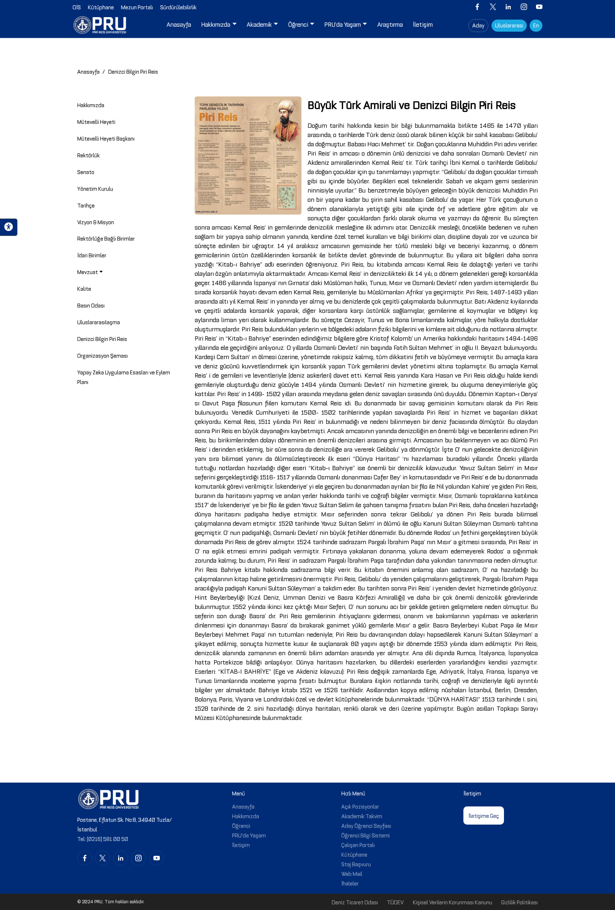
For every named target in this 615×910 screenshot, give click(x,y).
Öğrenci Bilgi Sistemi (365, 835)
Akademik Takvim (361, 816)
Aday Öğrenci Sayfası (366, 825)
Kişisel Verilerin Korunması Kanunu (452, 902)
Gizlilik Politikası (519, 902)
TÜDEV (395, 902)
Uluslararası (509, 25)
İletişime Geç (483, 815)
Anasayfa (88, 71)
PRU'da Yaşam (249, 835)
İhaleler (350, 883)
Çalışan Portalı (358, 844)
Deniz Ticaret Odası (355, 902)
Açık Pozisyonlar (360, 806)
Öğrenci (241, 825)
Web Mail (351, 873)
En (536, 25)
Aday (478, 25)
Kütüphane (354, 854)
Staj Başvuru (356, 864)
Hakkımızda (245, 816)
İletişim (241, 844)
